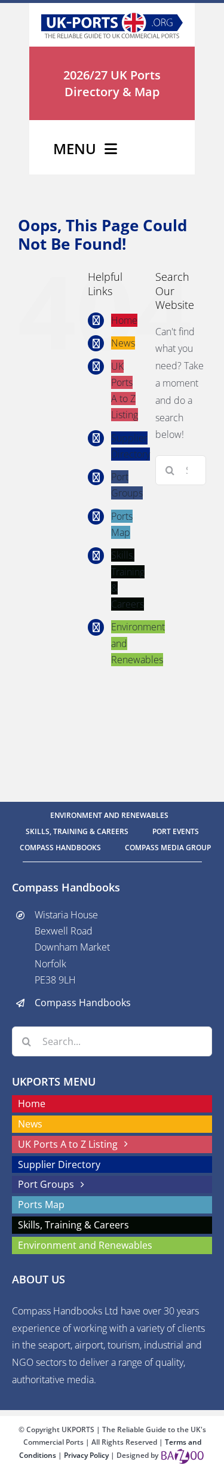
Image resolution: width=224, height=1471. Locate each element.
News (123, 343)
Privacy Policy (87, 1455)
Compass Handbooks (83, 1002)
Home (124, 320)
